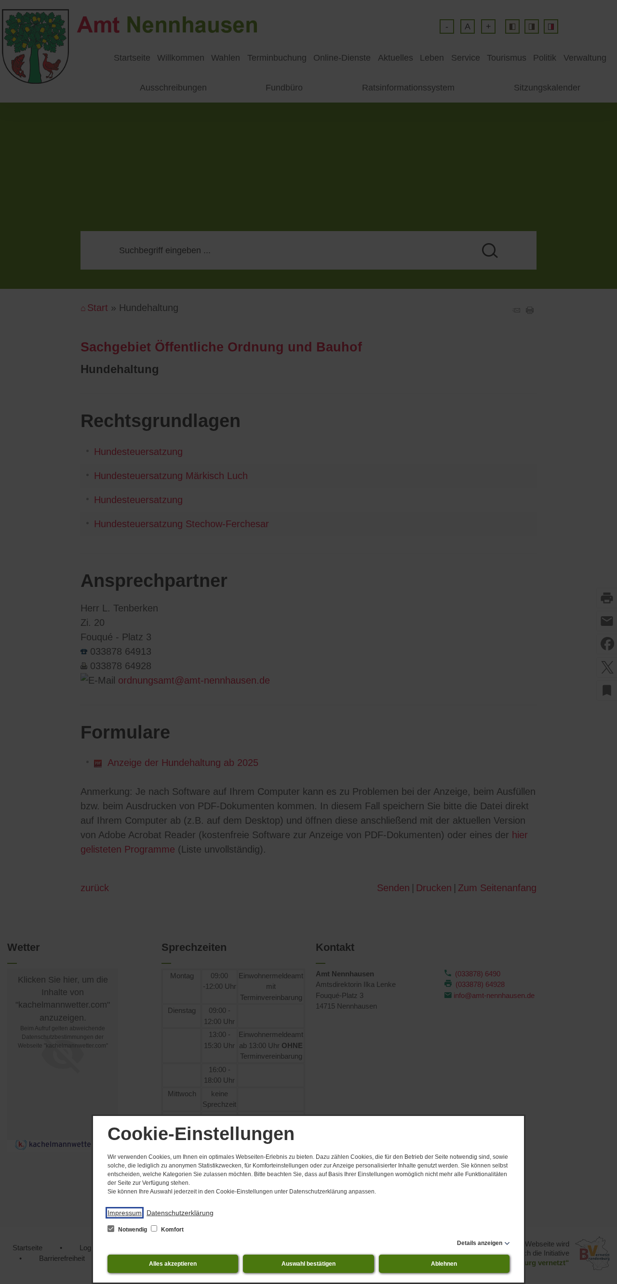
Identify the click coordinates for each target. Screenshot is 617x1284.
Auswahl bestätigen (308, 1263)
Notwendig (132, 1229)
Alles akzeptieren (173, 1263)
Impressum (124, 1213)
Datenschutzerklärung (180, 1213)
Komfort (172, 1229)
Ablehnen (444, 1263)
